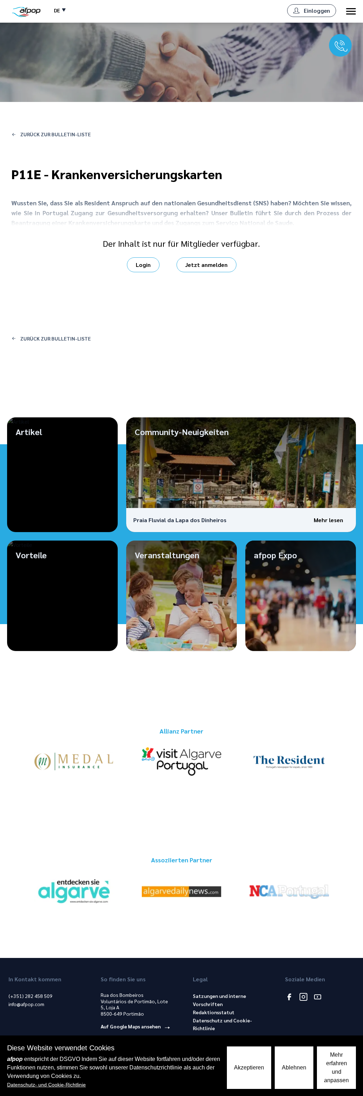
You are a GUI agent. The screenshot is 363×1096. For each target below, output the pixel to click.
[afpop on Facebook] (289, 997)
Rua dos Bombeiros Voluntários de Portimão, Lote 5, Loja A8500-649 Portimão (134, 1004)
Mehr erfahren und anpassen (336, 1067)
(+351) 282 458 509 (30, 996)
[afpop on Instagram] (303, 997)
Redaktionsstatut (213, 1012)
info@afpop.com (26, 1004)
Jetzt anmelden (206, 264)
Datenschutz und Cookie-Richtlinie (222, 1024)
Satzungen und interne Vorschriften (219, 1000)
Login (143, 264)
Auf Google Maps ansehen (131, 1026)
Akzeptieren (249, 1067)
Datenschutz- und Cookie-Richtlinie (46, 1085)
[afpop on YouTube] (317, 997)
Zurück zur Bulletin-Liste (55, 134)
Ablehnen (294, 1067)
